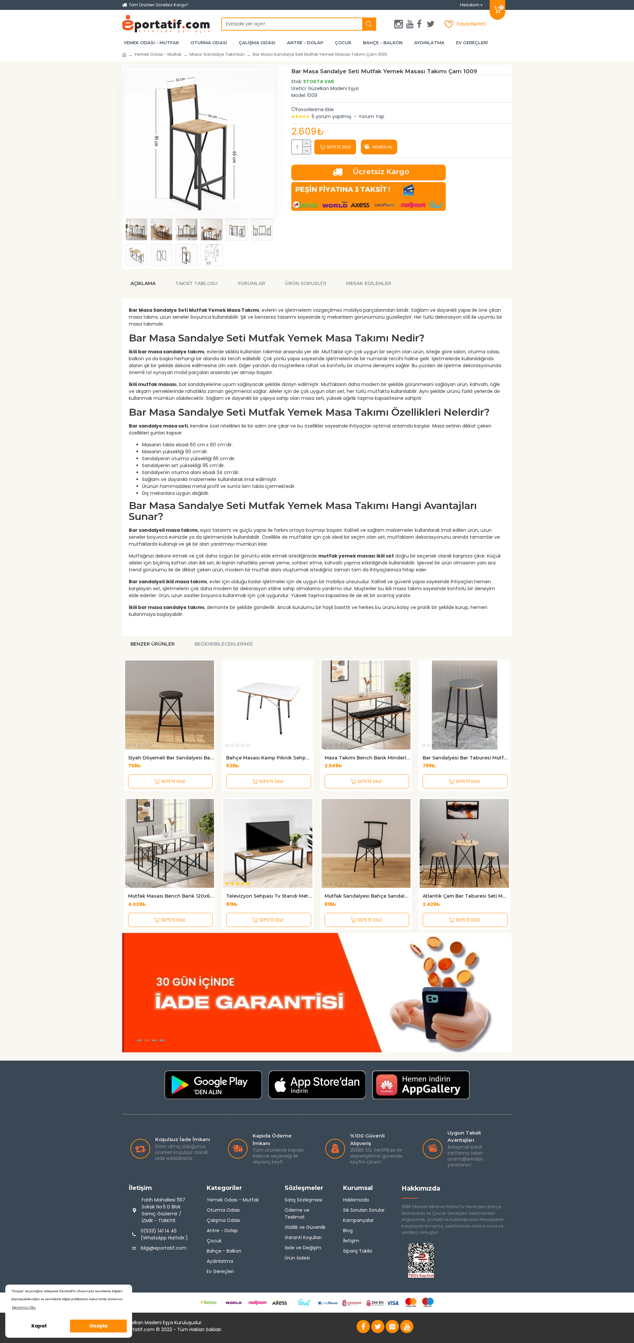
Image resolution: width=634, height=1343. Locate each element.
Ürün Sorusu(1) (305, 283)
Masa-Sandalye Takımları (217, 54)
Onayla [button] (98, 1326)
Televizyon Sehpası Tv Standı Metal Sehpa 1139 (269, 896)
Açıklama (143, 283)
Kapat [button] (39, 1326)
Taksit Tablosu (196, 283)
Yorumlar (251, 283)
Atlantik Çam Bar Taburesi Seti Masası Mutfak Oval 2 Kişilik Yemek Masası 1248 (466, 896)
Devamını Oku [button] (24, 1307)
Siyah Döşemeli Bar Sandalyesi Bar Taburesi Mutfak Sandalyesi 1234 (171, 758)
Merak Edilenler (368, 283)
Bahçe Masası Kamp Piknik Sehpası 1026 (269, 758)
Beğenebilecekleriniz (223, 644)
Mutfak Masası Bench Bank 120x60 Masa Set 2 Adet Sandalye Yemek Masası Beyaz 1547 (171, 896)
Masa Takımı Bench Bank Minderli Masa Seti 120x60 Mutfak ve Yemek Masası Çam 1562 (368, 758)
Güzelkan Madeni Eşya (333, 88)
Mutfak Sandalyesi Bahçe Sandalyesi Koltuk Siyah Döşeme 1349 (368, 896)
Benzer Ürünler (152, 644)
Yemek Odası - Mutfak (158, 54)
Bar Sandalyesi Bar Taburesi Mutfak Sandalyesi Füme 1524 (466, 758)
